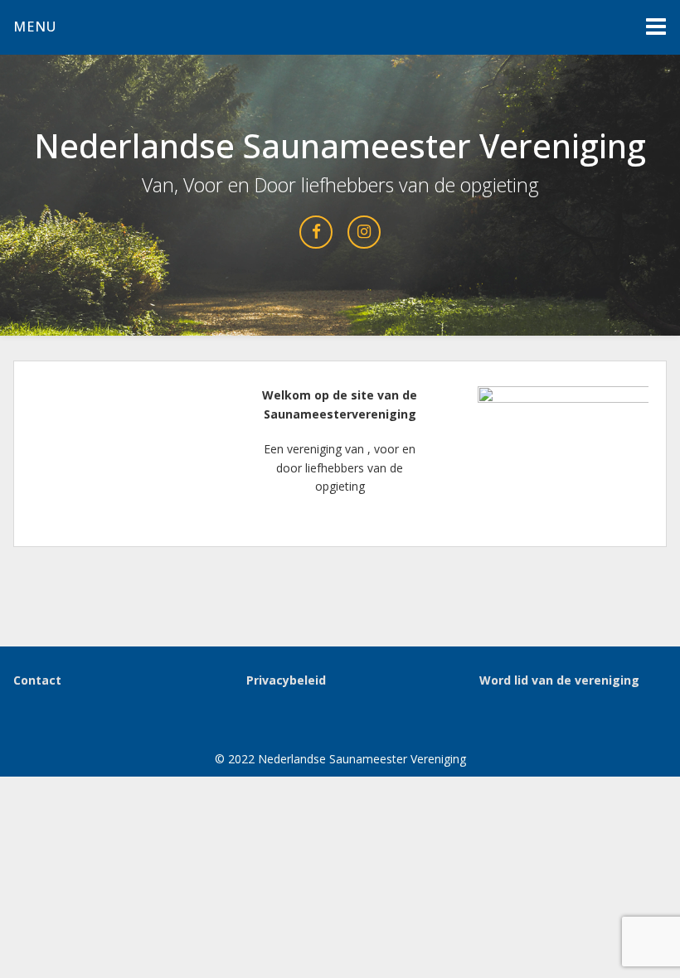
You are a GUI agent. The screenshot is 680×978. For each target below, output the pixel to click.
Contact (37, 680)
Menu (34, 26)
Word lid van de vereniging (559, 680)
